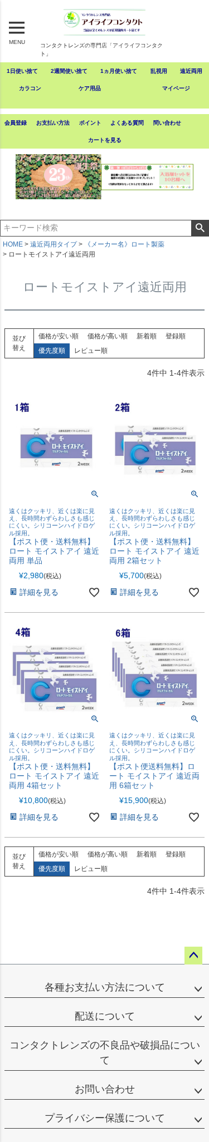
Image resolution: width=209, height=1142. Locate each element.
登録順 (176, 336)
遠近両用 (191, 71)
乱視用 (158, 71)
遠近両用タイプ (53, 244)
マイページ (176, 88)
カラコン (30, 88)
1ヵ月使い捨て (118, 71)
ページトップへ (193, 955)
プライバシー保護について (105, 1118)
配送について (105, 1016)
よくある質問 (127, 123)
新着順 (147, 336)
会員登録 (15, 123)
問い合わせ (167, 123)
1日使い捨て (22, 71)
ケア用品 (90, 88)
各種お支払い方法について (105, 987)
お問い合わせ (105, 1089)
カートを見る (104, 140)
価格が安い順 (58, 336)
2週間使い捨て (69, 71)
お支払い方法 (53, 123)
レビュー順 (91, 351)
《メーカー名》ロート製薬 (124, 244)
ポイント (90, 123)
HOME (13, 244)
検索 (199, 228)
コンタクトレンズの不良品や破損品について (104, 1053)
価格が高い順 (108, 336)
